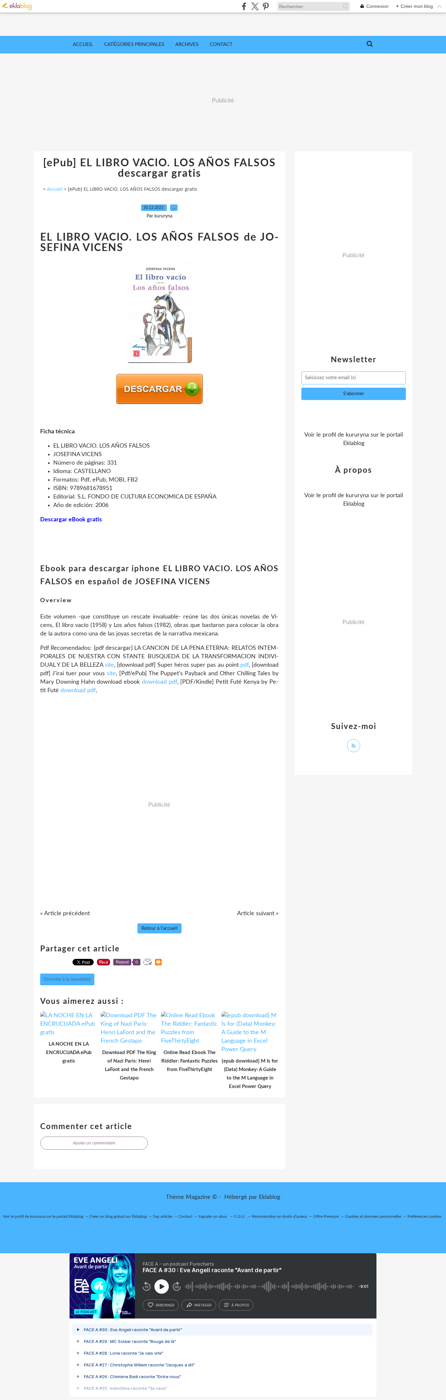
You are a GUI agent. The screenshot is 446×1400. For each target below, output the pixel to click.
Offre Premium (326, 1216)
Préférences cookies (424, 1216)
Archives (187, 44)
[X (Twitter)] (255, 6)
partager (203, 1305)
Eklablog (269, 1197)
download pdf (159, 682)
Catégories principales (134, 44)
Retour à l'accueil (159, 928)
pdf (244, 665)
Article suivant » (258, 913)
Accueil (83, 44)
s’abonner (164, 1305)
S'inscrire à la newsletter (67, 979)
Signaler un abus (213, 1216)
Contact (221, 44)
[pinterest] (266, 6)
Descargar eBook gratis (71, 520)
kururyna (357, 435)
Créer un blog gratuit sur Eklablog (118, 1216)
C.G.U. (240, 1216)
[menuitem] (83, 44)
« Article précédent (65, 913)
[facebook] (244, 6)
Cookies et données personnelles (373, 1216)
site (109, 665)
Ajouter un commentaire (94, 1143)
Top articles (162, 1216)
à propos (240, 1305)
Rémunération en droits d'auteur (279, 1216)
